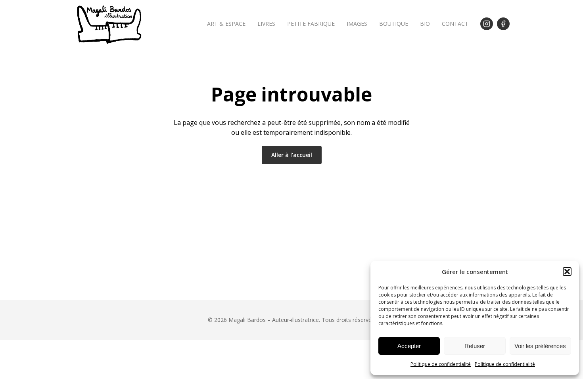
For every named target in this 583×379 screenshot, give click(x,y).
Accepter (409, 346)
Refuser (474, 346)
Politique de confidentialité (440, 364)
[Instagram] (486, 23)
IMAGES (357, 23)
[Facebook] (503, 23)
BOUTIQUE (393, 23)
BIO (425, 23)
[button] (567, 272)
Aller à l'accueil (291, 155)
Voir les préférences (540, 346)
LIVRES (266, 23)
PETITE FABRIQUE (311, 23)
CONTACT (455, 23)
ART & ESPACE (226, 23)
